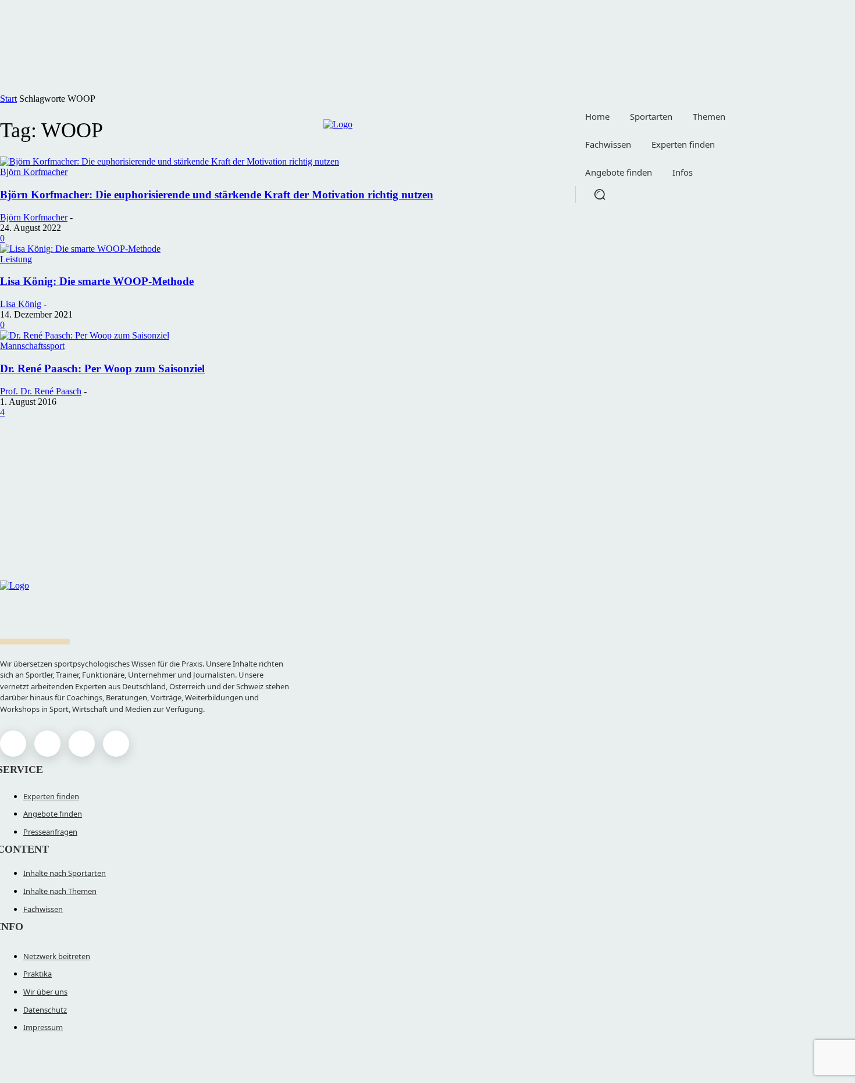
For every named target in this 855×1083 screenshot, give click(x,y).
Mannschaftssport (32, 346)
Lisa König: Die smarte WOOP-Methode (97, 281)
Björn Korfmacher (33, 217)
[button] (599, 194)
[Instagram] (47, 744)
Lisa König (20, 304)
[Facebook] (13, 744)
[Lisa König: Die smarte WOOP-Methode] (80, 249)
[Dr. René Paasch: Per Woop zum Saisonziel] (84, 335)
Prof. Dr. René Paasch (40, 391)
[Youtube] (116, 744)
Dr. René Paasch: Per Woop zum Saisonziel (102, 368)
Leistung (16, 259)
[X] (82, 744)
